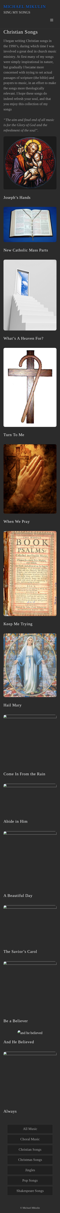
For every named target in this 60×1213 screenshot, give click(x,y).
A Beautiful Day (18, 895)
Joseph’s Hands (17, 197)
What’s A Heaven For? (24, 338)
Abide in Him (16, 821)
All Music (30, 1129)
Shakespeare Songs (30, 1191)
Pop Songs (30, 1180)
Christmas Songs (30, 1160)
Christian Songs (30, 1150)
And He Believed (19, 1042)
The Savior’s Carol (20, 951)
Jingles (30, 1170)
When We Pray (17, 521)
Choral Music (30, 1139)
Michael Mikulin (25, 6)
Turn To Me (14, 435)
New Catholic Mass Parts (26, 250)
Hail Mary (13, 705)
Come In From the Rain (24, 774)
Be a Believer (16, 1021)
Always (10, 1111)
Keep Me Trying (18, 624)
